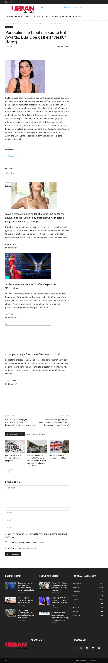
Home (7, 23)
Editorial (77, 17)
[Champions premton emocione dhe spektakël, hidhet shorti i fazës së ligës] (10, 585)
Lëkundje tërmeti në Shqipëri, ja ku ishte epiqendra (13, 458)
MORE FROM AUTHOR (35, 434)
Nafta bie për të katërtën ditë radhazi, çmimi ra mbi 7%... (26, 600)
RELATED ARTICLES (15, 434)
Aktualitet (15, 23)
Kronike (28, 17)
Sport (68, 17)
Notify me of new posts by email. (22, 548)
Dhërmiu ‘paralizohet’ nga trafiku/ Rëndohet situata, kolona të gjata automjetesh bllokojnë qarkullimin (36, 460)
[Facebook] (23, 52)
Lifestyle (54, 17)
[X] (29, 52)
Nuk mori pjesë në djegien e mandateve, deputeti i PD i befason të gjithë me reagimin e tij (20, 422)
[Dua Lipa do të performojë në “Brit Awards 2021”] (37, 336)
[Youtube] (99, 648)
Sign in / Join (9, 2)
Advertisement (81, 660)
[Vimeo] (93, 648)
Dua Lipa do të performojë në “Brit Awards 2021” (32, 354)
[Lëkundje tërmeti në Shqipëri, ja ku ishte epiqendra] (15, 446)
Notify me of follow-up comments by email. (26, 542)
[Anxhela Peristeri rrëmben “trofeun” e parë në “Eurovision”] (37, 266)
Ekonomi (18, 17)
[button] (99, 16)
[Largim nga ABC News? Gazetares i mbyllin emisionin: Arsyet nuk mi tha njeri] (44, 601)
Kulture (45, 17)
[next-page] (11, 471)
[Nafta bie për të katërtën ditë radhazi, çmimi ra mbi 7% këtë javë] (10, 600)
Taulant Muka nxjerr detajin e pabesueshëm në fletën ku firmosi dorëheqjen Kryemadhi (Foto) (54, 422)
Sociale (37, 17)
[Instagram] (81, 648)
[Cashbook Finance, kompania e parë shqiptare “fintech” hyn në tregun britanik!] (44, 613)
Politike (9, 17)
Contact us (92, 660)
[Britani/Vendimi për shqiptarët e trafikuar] (59, 446)
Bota (62, 17)
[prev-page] (7, 471)
